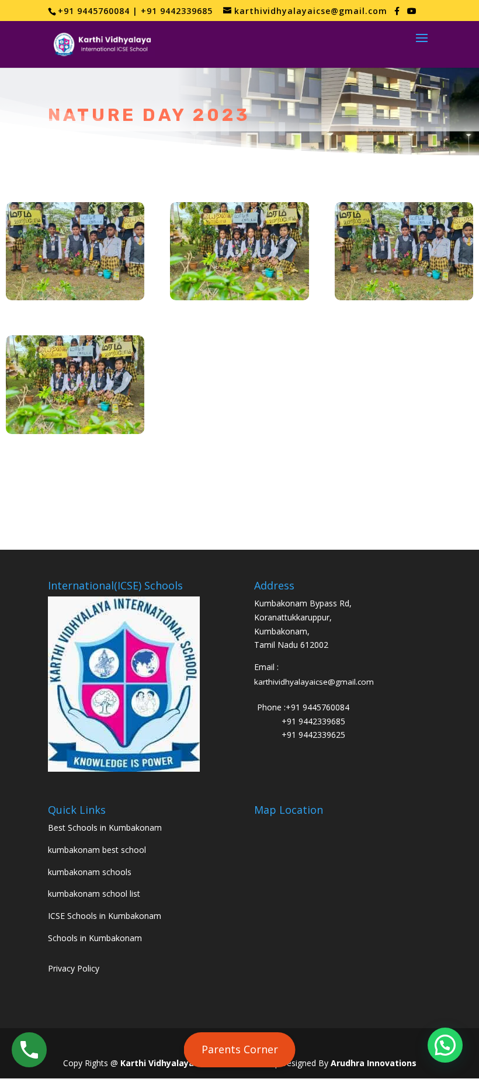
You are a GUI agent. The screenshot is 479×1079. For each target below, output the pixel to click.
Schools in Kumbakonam (95, 937)
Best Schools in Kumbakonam (105, 827)
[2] (239, 297)
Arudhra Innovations (373, 1062)
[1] (75, 297)
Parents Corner (240, 1049)
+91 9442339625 (313, 734)
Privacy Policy (73, 968)
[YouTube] (412, 11)
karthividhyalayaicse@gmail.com (314, 681)
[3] (404, 297)
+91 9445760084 (317, 707)
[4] (75, 430)
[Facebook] (397, 11)
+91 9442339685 (313, 721)
